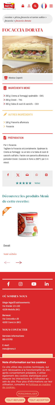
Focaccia (9, 20)
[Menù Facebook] (8, 284)
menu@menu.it (9, 348)
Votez (37, 183)
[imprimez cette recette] (46, 175)
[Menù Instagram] (20, 284)
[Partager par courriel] (27, 175)
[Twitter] (18, 175)
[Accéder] (29, 6)
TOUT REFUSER (15, 400)
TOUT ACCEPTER (39, 400)
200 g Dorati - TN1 (14, 99)
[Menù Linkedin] (46, 284)
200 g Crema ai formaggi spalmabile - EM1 (25, 95)
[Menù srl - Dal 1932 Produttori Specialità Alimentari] (9, 6)
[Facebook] (8, 175)
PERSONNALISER (27, 393)
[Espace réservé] (23, 6)
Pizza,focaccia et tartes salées (30, 17)
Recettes (8, 17)
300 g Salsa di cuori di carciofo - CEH (22, 103)
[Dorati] (27, 224)
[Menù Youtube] (33, 284)
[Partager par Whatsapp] (37, 175)
